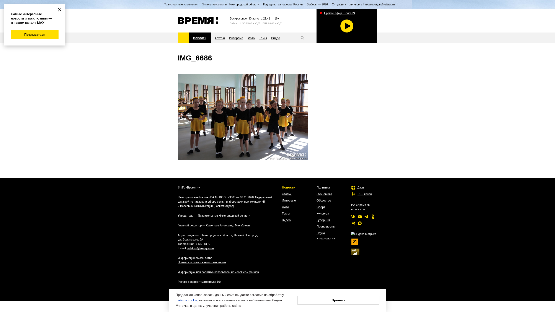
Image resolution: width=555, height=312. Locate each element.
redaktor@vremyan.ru (200, 248)
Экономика (324, 194)
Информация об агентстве (195, 258)
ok (373, 216)
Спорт (321, 207)
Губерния (323, 220)
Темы (286, 213)
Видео (286, 220)
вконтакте (353, 216)
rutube (353, 223)
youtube (360, 216)
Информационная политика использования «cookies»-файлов (218, 272)
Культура (323, 213)
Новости (288, 187)
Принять (338, 300)
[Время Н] (198, 20)
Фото (285, 207)
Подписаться (34, 34)
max (360, 223)
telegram (366, 216)
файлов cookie (186, 300)
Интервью (289, 200)
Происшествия (327, 226)
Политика (323, 187)
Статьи (287, 194)
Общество (324, 200)
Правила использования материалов (202, 262)
